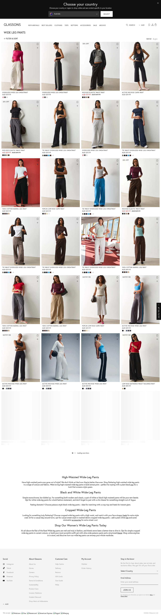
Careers (31, 572)
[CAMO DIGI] (43, 155)
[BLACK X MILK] (5, 97)
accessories (76, 520)
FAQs (57, 585)
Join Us (127, 590)
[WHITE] (49, 213)
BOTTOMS (74, 25)
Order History (86, 568)
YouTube (9, 580)
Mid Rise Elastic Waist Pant (93, 92)
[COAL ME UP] (85, 97)
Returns (58, 572)
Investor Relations (35, 593)
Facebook (10, 572)
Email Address (126, 578)
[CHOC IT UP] (51, 155)
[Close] (158, 3)
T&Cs (151, 595)
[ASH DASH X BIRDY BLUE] (127, 330)
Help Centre (59, 564)
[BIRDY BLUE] (49, 155)
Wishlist (84, 564)
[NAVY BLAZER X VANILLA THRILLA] (131, 330)
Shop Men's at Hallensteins (38, 601)
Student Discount (35, 597)
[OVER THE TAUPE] (123, 388)
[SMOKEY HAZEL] (45, 213)
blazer (119, 533)
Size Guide (59, 580)
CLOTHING (58, 25)
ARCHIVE (102, 25)
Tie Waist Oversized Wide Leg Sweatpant (59, 150)
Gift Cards (59, 576)
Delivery (58, 568)
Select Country (127, 571)
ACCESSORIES (85, 25)
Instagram (10, 564)
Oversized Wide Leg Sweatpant (15, 92)
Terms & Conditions (36, 580)
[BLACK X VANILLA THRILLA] (129, 330)
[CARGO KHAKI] (87, 97)
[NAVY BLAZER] (47, 155)
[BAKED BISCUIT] (9, 213)
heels (125, 515)
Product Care (33, 589)
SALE (95, 25)
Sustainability (33, 585)
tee (127, 517)
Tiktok (9, 568)
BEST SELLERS (47, 25)
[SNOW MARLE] (7, 97)
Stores (31, 568)
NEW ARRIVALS (33, 25)
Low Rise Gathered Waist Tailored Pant (138, 384)
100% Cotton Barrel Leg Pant (14, 209)
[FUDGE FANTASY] (89, 97)
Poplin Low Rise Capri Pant (53, 209)
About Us (32, 564)
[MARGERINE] (47, 213)
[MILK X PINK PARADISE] (3, 97)
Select (106, 14)
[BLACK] (83, 97)
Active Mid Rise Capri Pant (133, 92)
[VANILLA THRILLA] (125, 330)
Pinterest (10, 576)
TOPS (66, 25)
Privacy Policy (124, 596)
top (131, 484)
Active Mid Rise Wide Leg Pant (134, 326)
